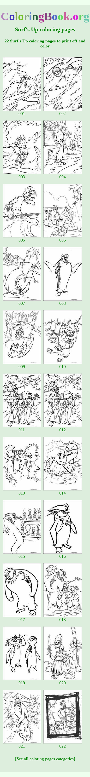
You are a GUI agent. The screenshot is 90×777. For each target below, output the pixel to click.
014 (62, 493)
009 (21, 366)
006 (62, 240)
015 (21, 556)
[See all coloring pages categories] (45, 758)
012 (62, 429)
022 (62, 746)
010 (62, 366)
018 (62, 619)
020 (62, 682)
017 (21, 619)
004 (62, 176)
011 (21, 429)
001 (21, 113)
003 (21, 176)
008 (62, 303)
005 (21, 240)
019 (21, 682)
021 (21, 746)
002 (62, 113)
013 (21, 493)
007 (21, 303)
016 (62, 556)
